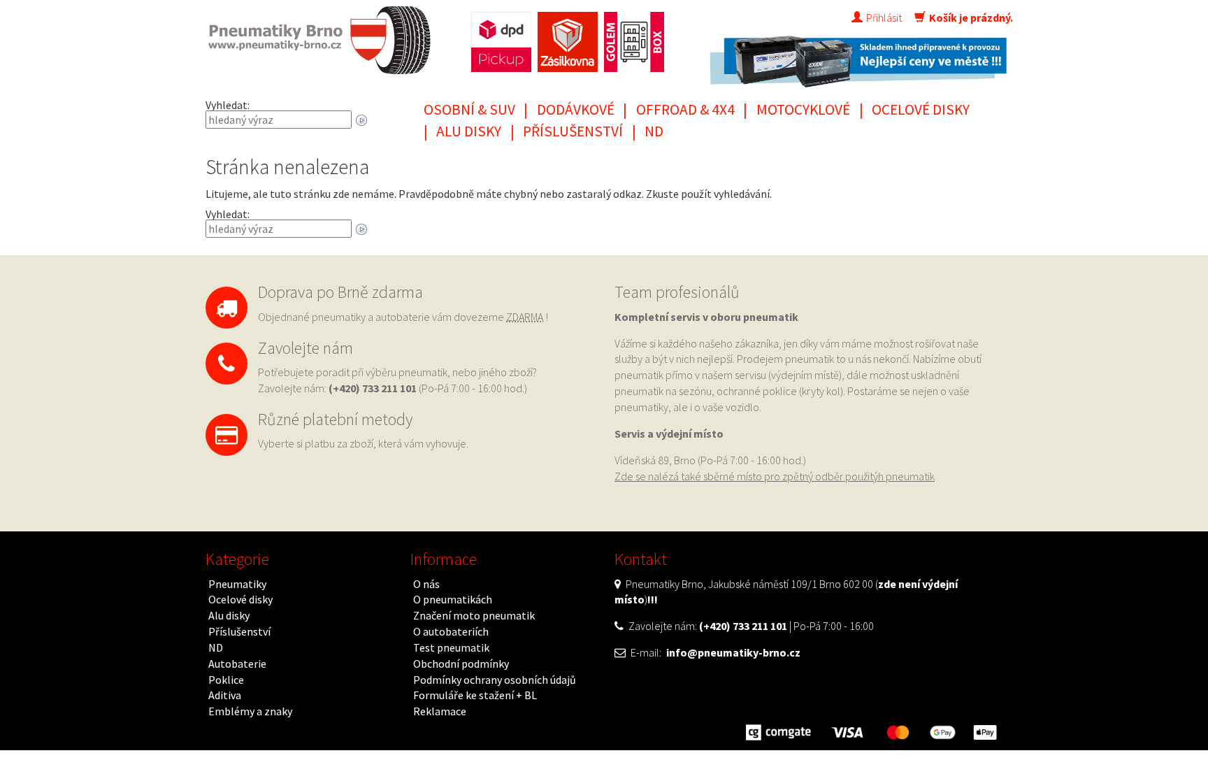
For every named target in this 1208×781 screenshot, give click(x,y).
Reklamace (439, 711)
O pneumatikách (452, 599)
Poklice (226, 680)
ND (654, 131)
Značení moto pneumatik (474, 615)
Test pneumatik (451, 647)
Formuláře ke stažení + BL (475, 695)
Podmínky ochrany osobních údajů (494, 680)
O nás (426, 584)
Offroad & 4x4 (685, 109)
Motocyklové (803, 109)
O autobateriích (451, 631)
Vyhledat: (228, 104)
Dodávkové (575, 109)
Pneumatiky (237, 584)
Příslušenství (573, 131)
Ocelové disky (921, 109)
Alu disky (468, 131)
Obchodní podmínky (461, 664)
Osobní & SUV (469, 109)
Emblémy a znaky (250, 711)
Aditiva (224, 695)
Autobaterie (237, 664)
